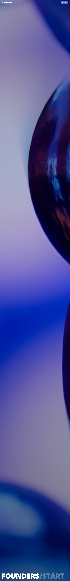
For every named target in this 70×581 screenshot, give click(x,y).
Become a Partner (36, 2)
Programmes (50, 2)
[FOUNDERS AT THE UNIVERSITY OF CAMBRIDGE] (7, 1)
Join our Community (21, 2)
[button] (64, 2)
